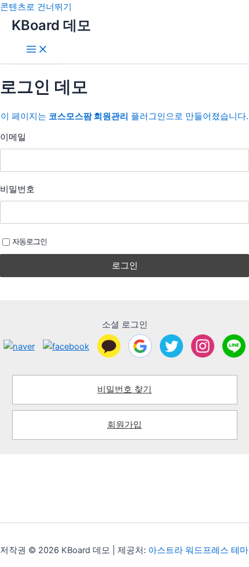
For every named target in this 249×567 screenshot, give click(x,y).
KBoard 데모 (51, 25)
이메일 (13, 136)
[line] (233, 346)
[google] (140, 346)
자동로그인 (29, 241)
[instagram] (202, 346)
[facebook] (66, 346)
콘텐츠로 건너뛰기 (36, 7)
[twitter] (171, 346)
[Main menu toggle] (37, 50)
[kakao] (108, 346)
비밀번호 (17, 188)
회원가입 (124, 424)
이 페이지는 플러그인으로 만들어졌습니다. (124, 116)
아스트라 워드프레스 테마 (198, 550)
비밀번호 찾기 (124, 389)
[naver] (19, 346)
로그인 (125, 265)
